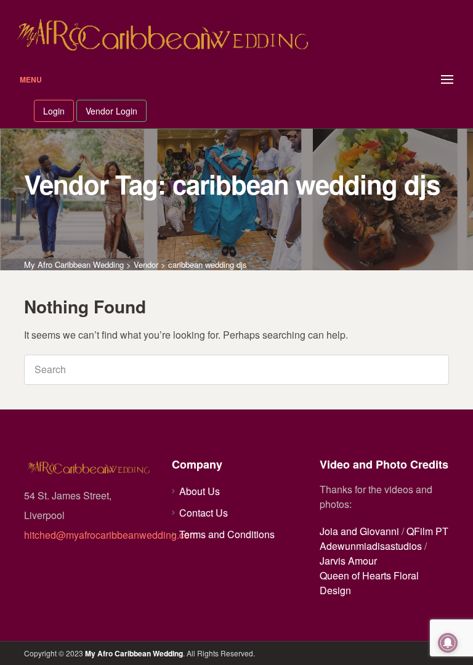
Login (54, 111)
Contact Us (203, 513)
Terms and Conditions (227, 534)
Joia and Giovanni (359, 531)
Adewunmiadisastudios (371, 546)
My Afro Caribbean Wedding (134, 653)
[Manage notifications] (448, 643)
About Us (199, 491)
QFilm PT (427, 531)
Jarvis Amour (348, 561)
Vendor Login (111, 111)
